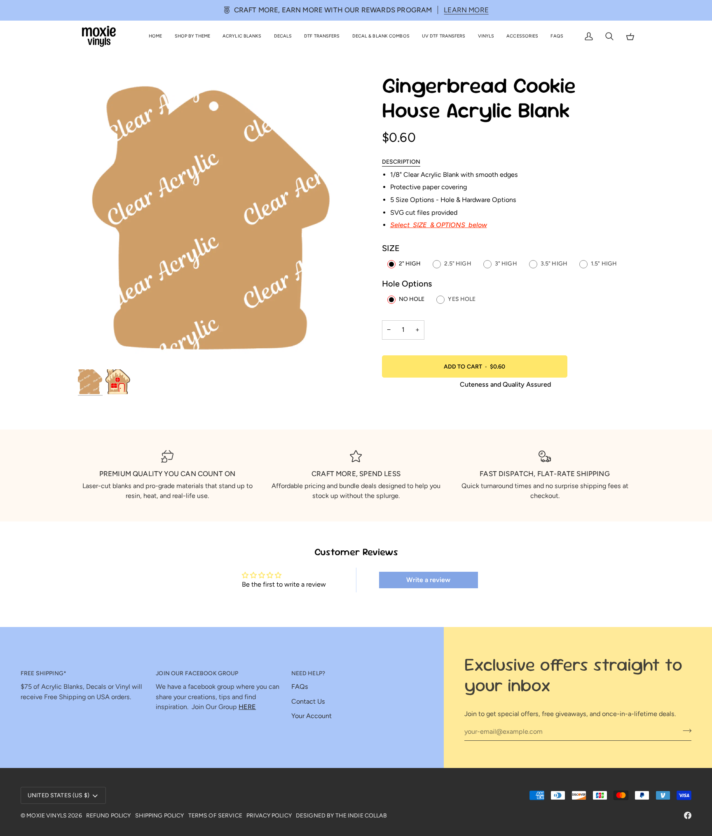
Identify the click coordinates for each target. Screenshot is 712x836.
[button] (192, 36)
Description (401, 161)
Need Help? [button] (308, 673)
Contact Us (308, 701)
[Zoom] (217, 220)
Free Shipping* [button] (43, 673)
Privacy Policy (269, 815)
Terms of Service (215, 815)
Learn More (466, 10)
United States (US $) (58, 795)
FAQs (299, 686)
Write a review (428, 580)
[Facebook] (687, 815)
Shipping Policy (159, 815)
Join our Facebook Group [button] (197, 673)
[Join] (684, 730)
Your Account (311, 716)
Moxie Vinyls (46, 815)
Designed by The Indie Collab (341, 815)
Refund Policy (108, 815)
